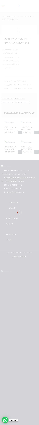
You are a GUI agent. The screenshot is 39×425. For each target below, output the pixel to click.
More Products (22, 102)
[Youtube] (23, 264)
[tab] (7, 98)
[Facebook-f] (9, 264)
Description (7, 98)
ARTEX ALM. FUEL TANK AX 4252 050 (27, 149)
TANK (8, 17)
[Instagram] (30, 264)
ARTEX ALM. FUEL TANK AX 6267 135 (10, 129)
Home (3, 17)
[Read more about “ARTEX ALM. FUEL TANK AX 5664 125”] (36, 132)
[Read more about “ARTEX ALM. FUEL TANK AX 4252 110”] (20, 152)
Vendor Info (8, 102)
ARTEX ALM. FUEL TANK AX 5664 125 (27, 129)
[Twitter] (16, 264)
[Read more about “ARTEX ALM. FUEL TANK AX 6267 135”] (20, 132)
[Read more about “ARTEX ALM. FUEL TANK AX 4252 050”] (36, 152)
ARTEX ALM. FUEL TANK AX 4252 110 (10, 149)
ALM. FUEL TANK (18, 17)
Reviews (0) (19, 98)
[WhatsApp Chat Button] (5, 420)
